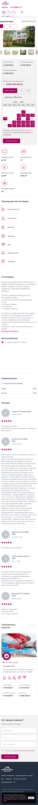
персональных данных (27, 751)
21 (23, 119)
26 (14, 122)
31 (5, 125)
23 (32, 119)
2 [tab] (18, 654)
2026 (21, 102)
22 (28, 119)
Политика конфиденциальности (12, 791)
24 (5, 122)
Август (15, 102)
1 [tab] (15, 654)
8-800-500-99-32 (16, 7)
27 (19, 122)
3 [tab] (20, 654)
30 (32, 122)
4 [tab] (23, 654)
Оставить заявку (10, 757)
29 (28, 122)
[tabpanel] (19, 645)
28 (23, 122)
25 (10, 122)
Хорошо (31, 798)
